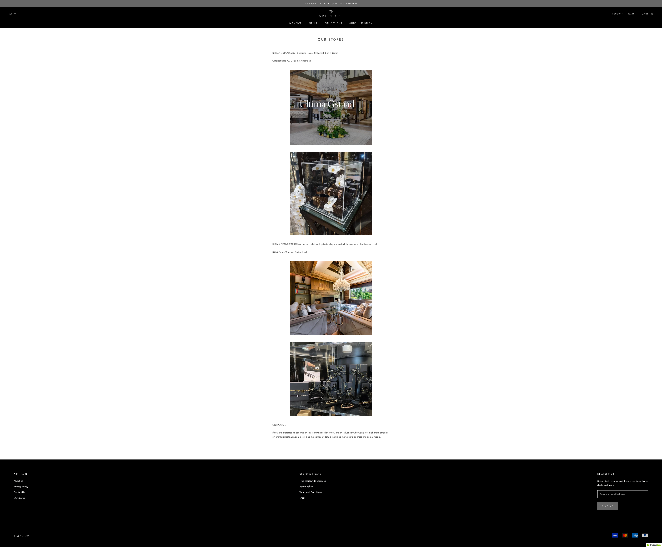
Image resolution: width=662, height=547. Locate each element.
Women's (295, 23)
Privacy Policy (21, 486)
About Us (18, 481)
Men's (313, 23)
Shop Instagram (361, 23)
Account (617, 14)
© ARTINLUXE (21, 536)
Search (632, 14)
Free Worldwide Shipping (312, 481)
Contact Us (19, 492)
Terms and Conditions (310, 492)
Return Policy (306, 486)
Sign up (607, 505)
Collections (333, 23)
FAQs (302, 498)
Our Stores (19, 498)
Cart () (647, 13)
